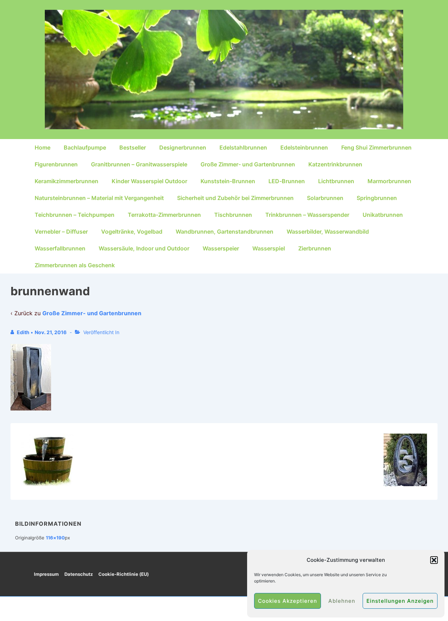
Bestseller (132, 147)
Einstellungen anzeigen (400, 601)
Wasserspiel (268, 248)
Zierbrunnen (314, 248)
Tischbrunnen (233, 214)
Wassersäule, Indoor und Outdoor (144, 248)
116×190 (55, 537)
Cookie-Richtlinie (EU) (123, 574)
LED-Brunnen (286, 181)
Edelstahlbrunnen (243, 147)
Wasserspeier (221, 248)
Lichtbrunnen (336, 181)
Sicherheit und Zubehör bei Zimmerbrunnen (235, 197)
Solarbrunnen (325, 197)
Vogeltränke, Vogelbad (131, 231)
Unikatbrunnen (383, 214)
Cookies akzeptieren (287, 601)
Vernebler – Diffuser (61, 231)
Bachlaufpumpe (85, 147)
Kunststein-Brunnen (228, 181)
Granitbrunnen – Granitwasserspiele (139, 164)
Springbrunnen (377, 197)
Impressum (46, 574)
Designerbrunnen (182, 147)
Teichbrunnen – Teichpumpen (74, 214)
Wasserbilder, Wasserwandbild (328, 231)
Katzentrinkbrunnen (335, 164)
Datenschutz (78, 574)
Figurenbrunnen (56, 164)
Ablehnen (341, 601)
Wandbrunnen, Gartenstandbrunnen (224, 231)
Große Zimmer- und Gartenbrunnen (248, 164)
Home (42, 147)
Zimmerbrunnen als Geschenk (75, 265)
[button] (434, 560)
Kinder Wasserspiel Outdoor (149, 181)
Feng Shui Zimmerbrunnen (376, 147)
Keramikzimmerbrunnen (66, 181)
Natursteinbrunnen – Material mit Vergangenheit (99, 197)
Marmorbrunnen (389, 181)
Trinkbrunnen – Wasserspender (307, 214)
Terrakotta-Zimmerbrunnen (164, 214)
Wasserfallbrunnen (60, 248)
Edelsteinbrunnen (304, 147)
